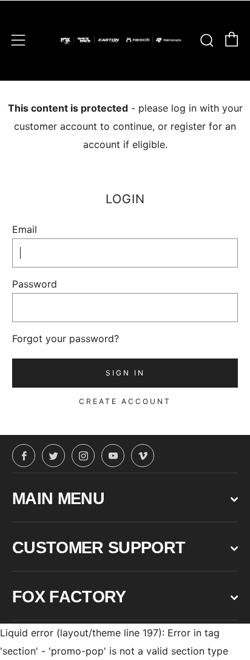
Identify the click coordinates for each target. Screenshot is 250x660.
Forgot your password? (65, 338)
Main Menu (58, 499)
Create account (125, 401)
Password (34, 284)
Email (24, 229)
